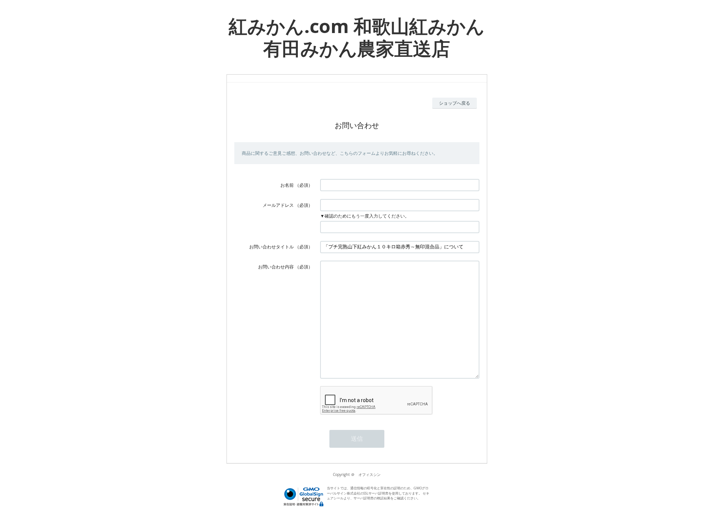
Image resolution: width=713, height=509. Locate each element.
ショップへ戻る (454, 103)
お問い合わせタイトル (271, 247)
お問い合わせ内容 (276, 267)
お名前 (287, 185)
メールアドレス (278, 205)
